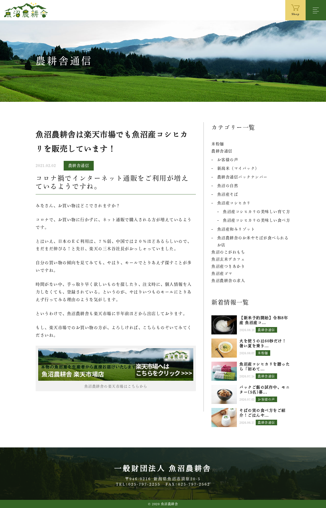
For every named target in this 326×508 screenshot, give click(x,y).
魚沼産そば (227, 194)
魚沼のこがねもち (228, 252)
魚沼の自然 (227, 186)
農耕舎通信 (78, 165)
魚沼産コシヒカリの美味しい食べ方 (256, 220)
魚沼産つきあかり (228, 266)
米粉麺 (217, 144)
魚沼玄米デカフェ (228, 259)
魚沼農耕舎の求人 (228, 281)
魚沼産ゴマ (222, 273)
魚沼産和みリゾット (236, 229)
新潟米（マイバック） (238, 168)
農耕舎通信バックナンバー (242, 177)
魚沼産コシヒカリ (234, 203)
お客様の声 (227, 160)
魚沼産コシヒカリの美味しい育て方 (256, 212)
